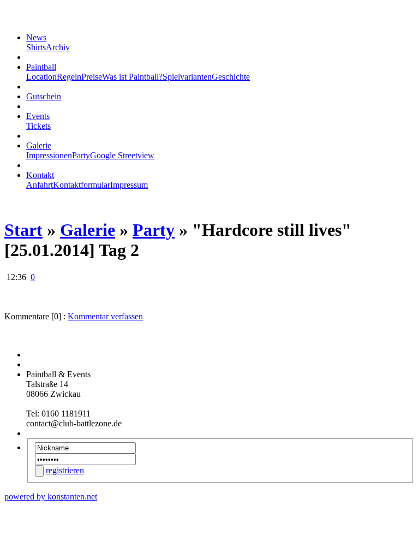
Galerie (38, 145)
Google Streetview (122, 155)
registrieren (65, 470)
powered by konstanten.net (50, 496)
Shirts (36, 47)
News (36, 37)
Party (81, 155)
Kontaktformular (81, 184)
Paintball (41, 67)
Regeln (69, 76)
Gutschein (43, 96)
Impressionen (49, 155)
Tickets (38, 125)
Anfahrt (39, 184)
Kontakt (40, 175)
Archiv (58, 47)
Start (23, 230)
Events (38, 116)
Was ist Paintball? (132, 76)
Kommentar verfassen (105, 316)
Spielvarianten (187, 76)
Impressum (129, 184)
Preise (91, 76)
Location (41, 76)
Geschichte (231, 76)
